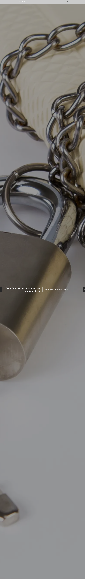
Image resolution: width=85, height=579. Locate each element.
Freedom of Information (63, 289)
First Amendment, (56, 289)
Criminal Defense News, (49, 289)
